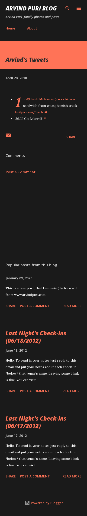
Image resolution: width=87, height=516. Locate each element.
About (32, 28)
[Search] (67, 8)
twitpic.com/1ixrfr (29, 112)
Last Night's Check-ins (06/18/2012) (36, 336)
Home (10, 28)
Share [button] (71, 137)
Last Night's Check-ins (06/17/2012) (36, 422)
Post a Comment (20, 172)
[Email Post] (8, 137)
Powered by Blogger (46, 503)
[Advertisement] (43, 218)
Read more (72, 306)
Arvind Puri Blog (31, 8)
